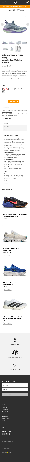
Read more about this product (10, 81)
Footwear (9, 110)
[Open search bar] (6, 2)
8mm (12, 113)
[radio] (3, 89)
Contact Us (4, 407)
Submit (4, 399)
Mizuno (19, 113)
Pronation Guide (5, 418)
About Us (4, 422)
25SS (10, 113)
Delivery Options (7, 126)
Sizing (5, 129)
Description (6, 123)
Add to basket (14, 101)
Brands (3, 420)
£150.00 (6, 113)
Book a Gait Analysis (6, 411)
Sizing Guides (5, 416)
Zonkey (10, 452)
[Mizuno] (6, 118)
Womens (10, 112)
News (3, 427)
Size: (4, 85)
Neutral (13, 110)
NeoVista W (24, 113)
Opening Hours (5, 409)
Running (4, 112)
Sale (7, 112)
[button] (25, 16)
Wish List (4, 425)
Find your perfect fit (8, 97)
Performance (18, 110)
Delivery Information (6, 414)
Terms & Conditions (6, 446)
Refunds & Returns (6, 448)
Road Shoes (24, 110)
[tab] (15, 123)
